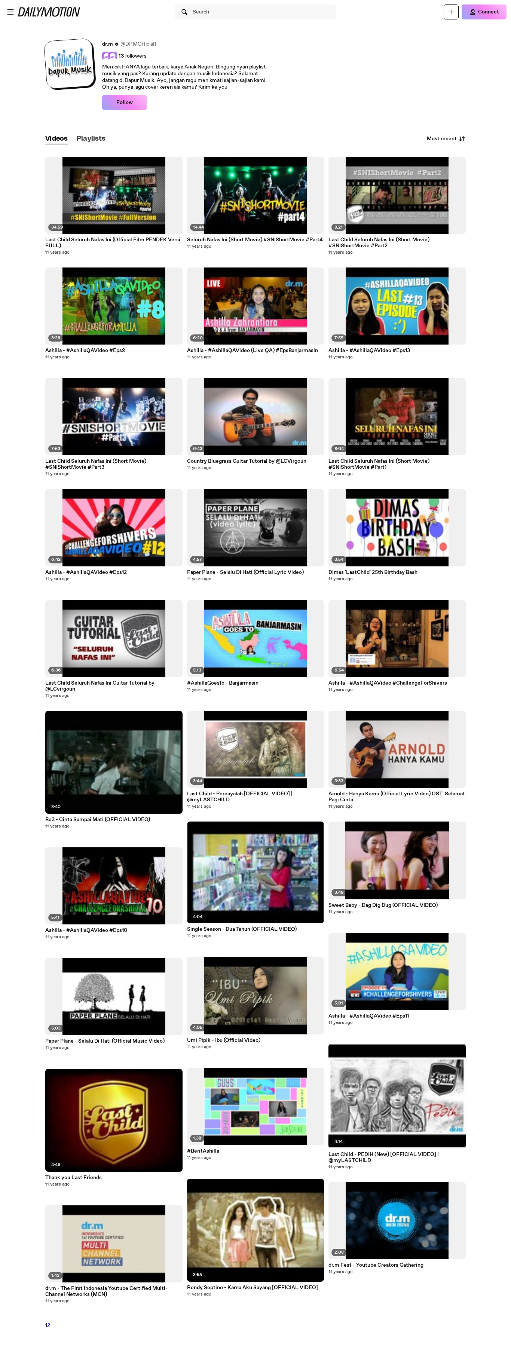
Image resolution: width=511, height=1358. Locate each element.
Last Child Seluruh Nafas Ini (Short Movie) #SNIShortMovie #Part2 (378, 243)
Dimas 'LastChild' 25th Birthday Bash (372, 572)
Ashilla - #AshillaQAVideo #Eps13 (369, 351)
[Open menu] (10, 11)
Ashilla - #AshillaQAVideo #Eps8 (85, 351)
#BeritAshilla (203, 1151)
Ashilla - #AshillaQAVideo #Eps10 (86, 930)
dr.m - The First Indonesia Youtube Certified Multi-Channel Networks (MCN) (106, 1291)
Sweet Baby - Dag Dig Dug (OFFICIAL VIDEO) (383, 905)
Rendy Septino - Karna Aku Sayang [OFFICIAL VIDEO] (252, 1288)
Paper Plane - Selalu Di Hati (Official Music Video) (105, 1041)
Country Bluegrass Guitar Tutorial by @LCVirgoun (246, 461)
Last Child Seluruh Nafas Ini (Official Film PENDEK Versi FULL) (112, 243)
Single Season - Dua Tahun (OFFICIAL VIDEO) (242, 929)
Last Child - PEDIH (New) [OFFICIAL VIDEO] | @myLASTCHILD (383, 1157)
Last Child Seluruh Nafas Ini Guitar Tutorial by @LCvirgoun (99, 686)
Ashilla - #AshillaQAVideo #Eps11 (368, 1016)
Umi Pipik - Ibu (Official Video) (223, 1040)
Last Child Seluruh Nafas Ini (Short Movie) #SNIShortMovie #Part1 (378, 464)
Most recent (442, 138)
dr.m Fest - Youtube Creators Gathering (375, 1265)
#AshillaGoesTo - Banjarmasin (222, 683)
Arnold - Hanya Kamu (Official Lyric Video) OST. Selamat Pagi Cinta (396, 797)
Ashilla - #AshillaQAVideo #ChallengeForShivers (387, 683)
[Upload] (451, 11)
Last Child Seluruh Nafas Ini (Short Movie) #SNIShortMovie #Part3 (95, 464)
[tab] (56, 139)
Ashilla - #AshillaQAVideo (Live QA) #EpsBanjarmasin (252, 351)
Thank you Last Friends (73, 1178)
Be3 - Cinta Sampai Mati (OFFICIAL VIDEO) (97, 820)
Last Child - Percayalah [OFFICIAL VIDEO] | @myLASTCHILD (240, 797)
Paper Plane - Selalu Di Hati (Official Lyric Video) (245, 572)
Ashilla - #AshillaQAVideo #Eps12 (86, 572)
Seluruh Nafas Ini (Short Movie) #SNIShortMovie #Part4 (255, 240)
